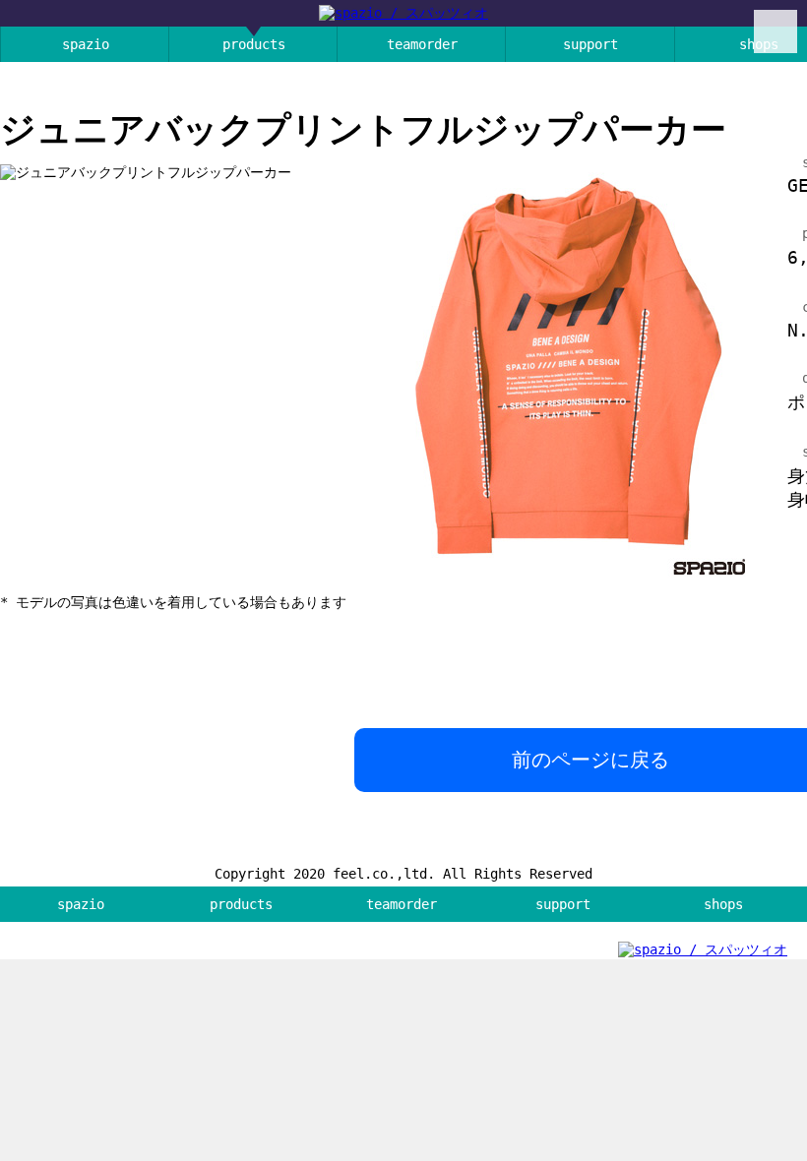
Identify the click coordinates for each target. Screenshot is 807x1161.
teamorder (422, 44)
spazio (85, 44)
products (253, 44)
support (590, 44)
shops (723, 904)
